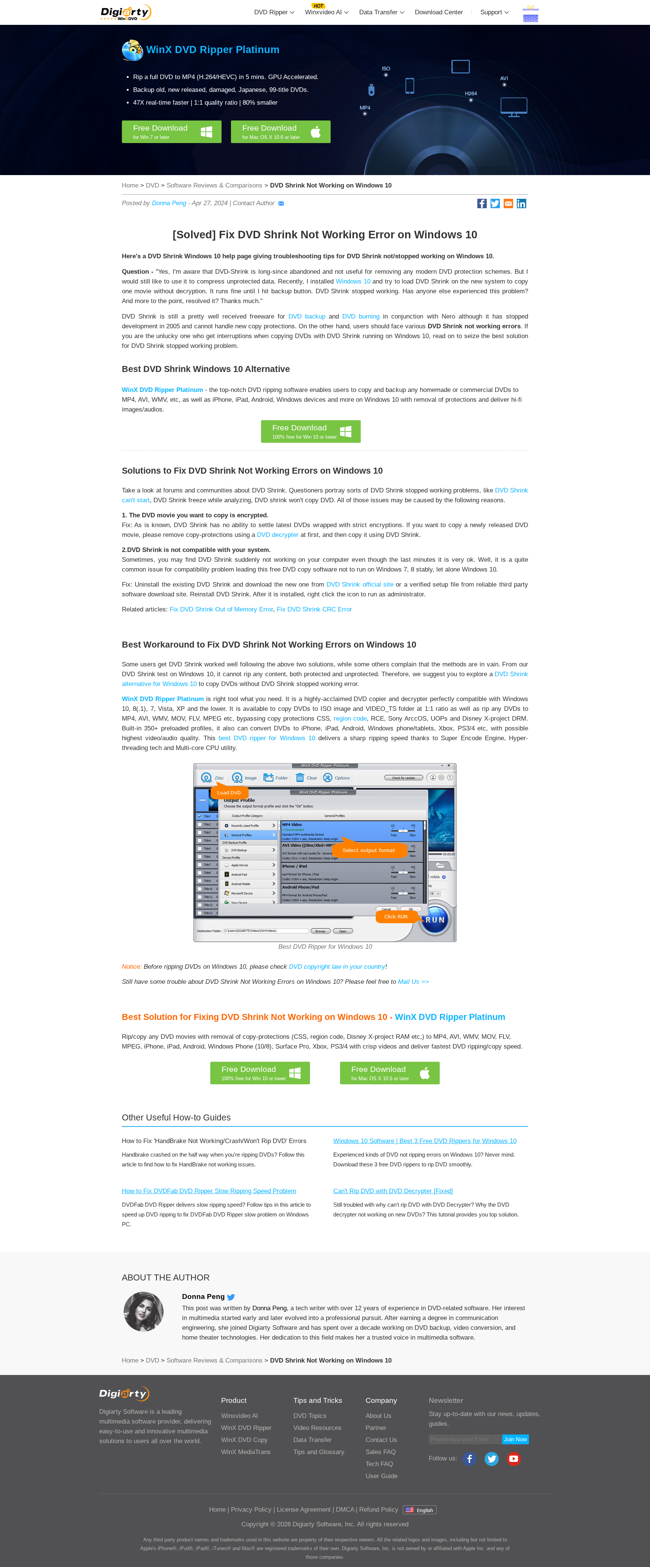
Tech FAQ (379, 1464)
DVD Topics (310, 1415)
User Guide (382, 1476)
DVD (152, 185)
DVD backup (307, 316)
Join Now (515, 1439)
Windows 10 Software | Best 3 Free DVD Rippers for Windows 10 (424, 1141)
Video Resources (317, 1427)
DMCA (345, 1509)
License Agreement (304, 1509)
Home (130, 185)
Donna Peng (169, 203)
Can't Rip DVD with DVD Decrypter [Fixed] (393, 1191)
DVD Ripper (271, 12)
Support (491, 12)
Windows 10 (353, 281)
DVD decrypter (278, 534)
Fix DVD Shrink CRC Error (314, 609)
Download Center (439, 12)
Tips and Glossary (319, 1452)
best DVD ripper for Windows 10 (267, 738)
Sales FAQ (381, 1452)
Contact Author (254, 203)
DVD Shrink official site (360, 584)
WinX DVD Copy (244, 1440)
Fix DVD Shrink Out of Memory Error (221, 609)
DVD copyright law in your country (337, 966)
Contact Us (381, 1440)
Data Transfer (378, 12)
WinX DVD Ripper (246, 1427)
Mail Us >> (413, 981)
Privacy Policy (251, 1509)
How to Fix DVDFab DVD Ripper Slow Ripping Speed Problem (209, 1191)
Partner (376, 1427)
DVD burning (361, 316)
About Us (379, 1415)
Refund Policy (378, 1509)
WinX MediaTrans (246, 1452)
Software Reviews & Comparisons (215, 185)
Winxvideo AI (323, 12)
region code (350, 718)
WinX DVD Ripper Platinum (212, 49)
